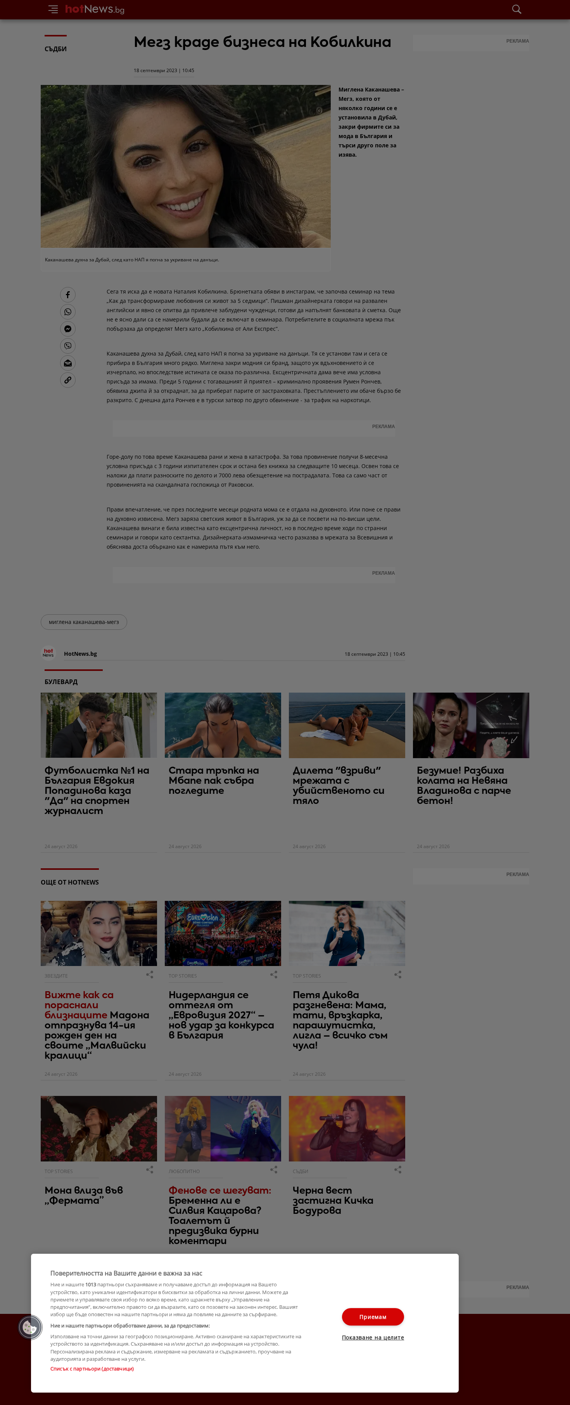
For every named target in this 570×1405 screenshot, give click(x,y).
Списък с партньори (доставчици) (92, 1368)
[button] (29, 1327)
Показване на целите (373, 1337)
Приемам (372, 1316)
